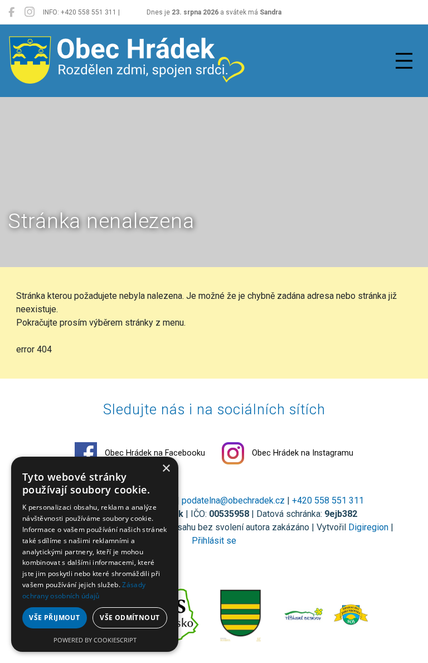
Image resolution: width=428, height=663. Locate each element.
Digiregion (368, 527)
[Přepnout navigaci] (404, 60)
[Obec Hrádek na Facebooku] (11, 12)
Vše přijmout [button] (54, 617)
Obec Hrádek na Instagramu (301, 453)
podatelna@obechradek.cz (233, 500)
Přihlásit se (214, 540)
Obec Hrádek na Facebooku (154, 453)
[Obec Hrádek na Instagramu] (30, 12)
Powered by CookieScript (95, 640)
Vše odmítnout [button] (129, 617)
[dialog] (94, 554)
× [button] (166, 468)
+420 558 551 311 (328, 500)
